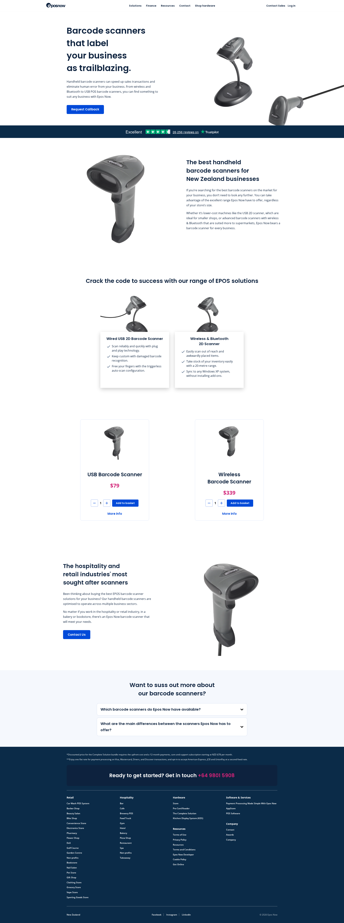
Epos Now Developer (183, 854)
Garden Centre (74, 852)
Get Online (178, 864)
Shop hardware (205, 6)
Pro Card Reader (181, 808)
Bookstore (72, 862)
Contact (184, 6)
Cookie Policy (179, 859)
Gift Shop (71, 877)
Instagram (171, 914)
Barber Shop (73, 808)
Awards (230, 834)
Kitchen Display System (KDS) (188, 818)
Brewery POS (126, 813)
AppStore (231, 808)
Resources (168, 6)
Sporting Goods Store (78, 897)
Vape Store (72, 892)
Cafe (122, 808)
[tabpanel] (135, 341)
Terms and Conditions (184, 849)
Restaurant (126, 843)
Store (175, 803)
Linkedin (186, 914)
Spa (122, 848)
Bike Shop (72, 818)
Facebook (156, 914)
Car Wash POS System (78, 803)
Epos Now (55, 5)
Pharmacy (72, 833)
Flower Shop (73, 838)
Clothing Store (74, 882)
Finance (151, 6)
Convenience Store (76, 823)
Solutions (135, 6)
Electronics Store (75, 828)
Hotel (122, 828)
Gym (122, 823)
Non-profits (72, 857)
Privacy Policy (179, 839)
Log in (291, 6)
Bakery (123, 833)
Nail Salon (72, 867)
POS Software (233, 813)
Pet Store (71, 872)
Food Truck (125, 818)
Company (231, 839)
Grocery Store (74, 887)
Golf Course (73, 848)
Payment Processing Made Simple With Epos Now (251, 803)
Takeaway (125, 857)
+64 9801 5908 (216, 775)
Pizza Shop (125, 838)
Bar (121, 803)
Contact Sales (275, 6)
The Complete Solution (184, 813)
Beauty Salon (73, 813)
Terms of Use (179, 834)
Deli (69, 843)
